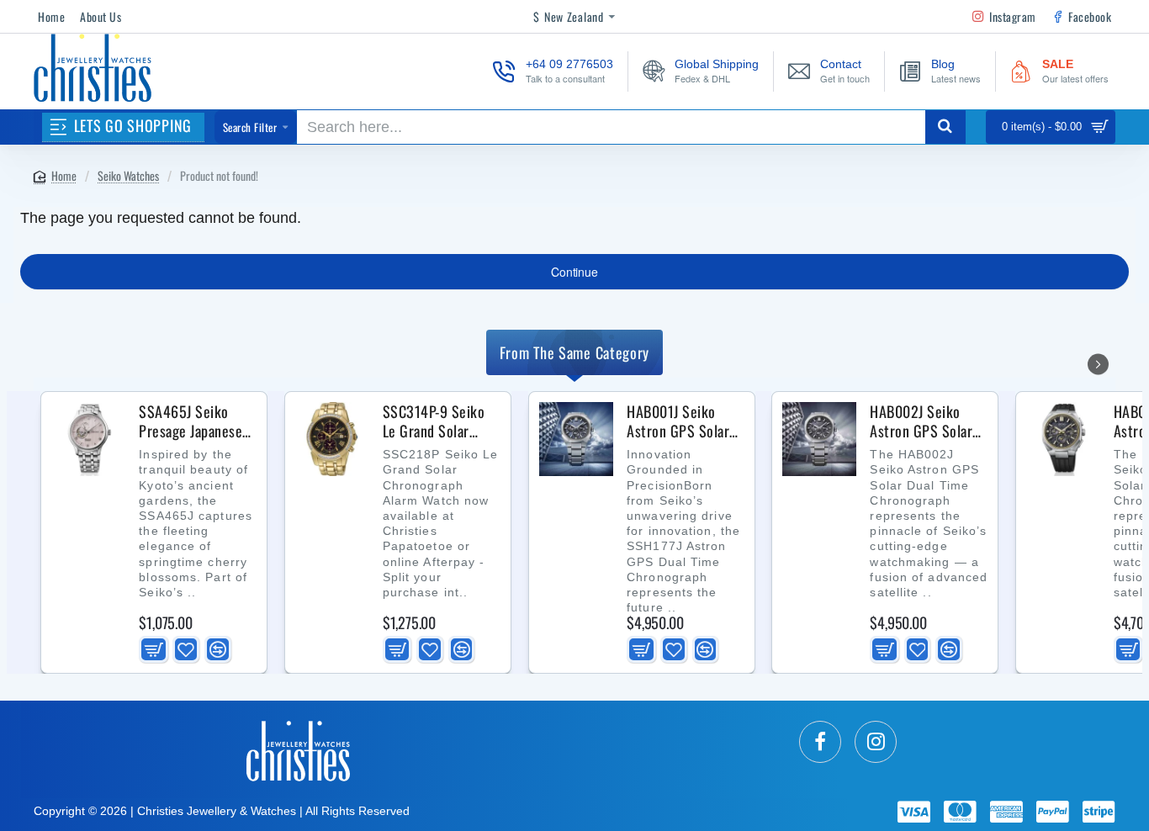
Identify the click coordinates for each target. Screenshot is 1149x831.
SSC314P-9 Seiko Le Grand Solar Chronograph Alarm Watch (439, 421)
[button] (153, 649)
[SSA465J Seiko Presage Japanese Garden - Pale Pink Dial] (88, 439)
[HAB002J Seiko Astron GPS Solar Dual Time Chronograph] (819, 439)
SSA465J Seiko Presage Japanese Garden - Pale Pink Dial (193, 421)
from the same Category (574, 352)
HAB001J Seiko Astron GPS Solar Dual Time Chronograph (678, 421)
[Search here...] (945, 127)
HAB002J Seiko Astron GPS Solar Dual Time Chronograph (921, 421)
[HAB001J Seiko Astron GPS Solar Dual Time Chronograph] (576, 439)
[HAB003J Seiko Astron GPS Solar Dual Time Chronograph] (1063, 439)
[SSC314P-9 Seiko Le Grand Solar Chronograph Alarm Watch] (332, 439)
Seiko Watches (128, 175)
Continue (574, 271)
